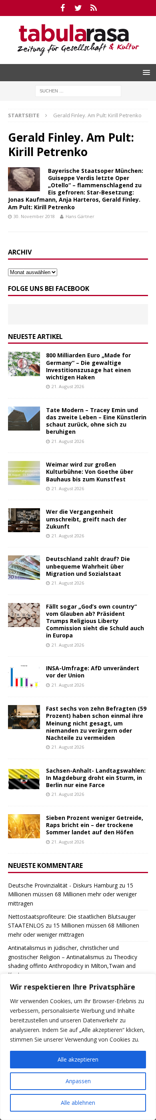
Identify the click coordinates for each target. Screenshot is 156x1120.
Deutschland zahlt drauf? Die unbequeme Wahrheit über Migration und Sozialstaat (88, 566)
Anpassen (78, 1081)
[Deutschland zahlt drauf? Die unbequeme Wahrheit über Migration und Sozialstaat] (24, 567)
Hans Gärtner (80, 216)
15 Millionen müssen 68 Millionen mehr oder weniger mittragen (72, 894)
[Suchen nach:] (78, 90)
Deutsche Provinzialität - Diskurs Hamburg (63, 885)
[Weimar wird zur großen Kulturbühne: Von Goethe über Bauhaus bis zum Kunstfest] (24, 473)
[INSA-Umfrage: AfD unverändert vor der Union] (24, 677)
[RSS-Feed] (94, 8)
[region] (78, 1047)
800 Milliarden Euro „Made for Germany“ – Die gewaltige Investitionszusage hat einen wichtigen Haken (88, 366)
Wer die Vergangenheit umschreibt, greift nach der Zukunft (86, 519)
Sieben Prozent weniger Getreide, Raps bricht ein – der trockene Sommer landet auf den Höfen (94, 825)
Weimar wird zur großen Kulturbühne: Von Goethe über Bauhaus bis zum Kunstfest (89, 472)
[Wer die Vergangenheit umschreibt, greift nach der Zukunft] (24, 520)
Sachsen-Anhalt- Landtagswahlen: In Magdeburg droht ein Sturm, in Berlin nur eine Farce (96, 778)
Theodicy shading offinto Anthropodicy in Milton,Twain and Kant (72, 966)
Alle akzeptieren (78, 1059)
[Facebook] (63, 8)
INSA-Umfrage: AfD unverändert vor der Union (92, 671)
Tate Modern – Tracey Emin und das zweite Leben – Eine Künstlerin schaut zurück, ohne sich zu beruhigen (96, 421)
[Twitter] (78, 8)
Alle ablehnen (78, 1102)
